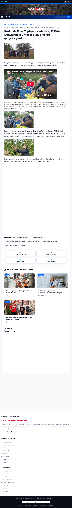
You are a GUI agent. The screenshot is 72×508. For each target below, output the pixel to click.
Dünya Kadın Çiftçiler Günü (50, 241)
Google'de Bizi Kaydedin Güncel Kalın (36, 502)
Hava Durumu (7, 471)
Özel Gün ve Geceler (11, 245)
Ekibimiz (5, 448)
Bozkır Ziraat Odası (33, 241)
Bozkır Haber (13, 24)
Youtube (5, 491)
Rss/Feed (5, 453)
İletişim (4, 1)
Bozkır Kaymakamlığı (38, 237)
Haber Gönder (7, 442)
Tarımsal (23, 245)
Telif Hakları (43, 505)
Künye (21, 505)
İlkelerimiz (6, 459)
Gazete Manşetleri (8, 482)
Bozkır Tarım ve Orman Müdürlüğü (15, 241)
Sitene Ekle (6, 450)
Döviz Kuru (6, 485)
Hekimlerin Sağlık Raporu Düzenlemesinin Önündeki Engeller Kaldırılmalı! (50, 293)
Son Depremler (7, 479)
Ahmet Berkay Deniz (26, 24)
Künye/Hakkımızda (8, 445)
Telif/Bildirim (6, 456)
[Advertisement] (36, 393)
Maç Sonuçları (7, 477)
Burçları (5, 488)
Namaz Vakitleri (7, 474)
